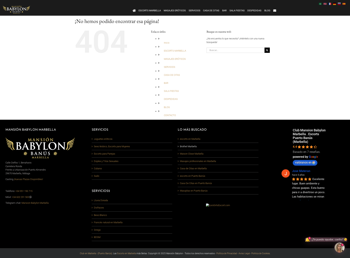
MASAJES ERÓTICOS (175, 59)
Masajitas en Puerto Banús (194, 190)
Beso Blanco (100, 215)
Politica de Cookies (260, 253)
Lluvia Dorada (101, 200)
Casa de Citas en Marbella (193, 168)
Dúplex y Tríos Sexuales (106, 161)
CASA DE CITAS (172, 75)
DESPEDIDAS (171, 99)
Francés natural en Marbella (108, 222)
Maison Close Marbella (191, 153)
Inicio (166, 42)
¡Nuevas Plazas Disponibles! (28, 179)
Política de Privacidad (226, 253)
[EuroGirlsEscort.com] (218, 205)
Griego (97, 229)
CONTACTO (170, 115)
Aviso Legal (244, 253)
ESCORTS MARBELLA (175, 50)
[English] (326, 3)
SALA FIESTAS (171, 91)
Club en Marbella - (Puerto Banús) (96, 253)
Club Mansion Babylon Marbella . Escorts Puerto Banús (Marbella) (309, 136)
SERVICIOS (169, 67)
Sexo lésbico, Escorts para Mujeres (112, 146)
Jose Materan (301, 171)
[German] (335, 3)
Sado (96, 176)
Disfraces (99, 207)
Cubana (98, 168)
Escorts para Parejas (104, 153)
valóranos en (303, 162)
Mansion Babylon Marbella (35, 203)
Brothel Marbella (188, 146)
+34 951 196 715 (23, 191)
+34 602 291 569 (21, 197)
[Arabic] (321, 3)
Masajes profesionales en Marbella (198, 161)
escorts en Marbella (190, 139)
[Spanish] (345, 3)
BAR (166, 83)
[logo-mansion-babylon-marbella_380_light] (16, 6)
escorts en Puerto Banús (192, 176)
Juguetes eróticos (103, 139)
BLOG (167, 107)
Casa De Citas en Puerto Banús (196, 183)
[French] (330, 3)
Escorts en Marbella (126, 253)
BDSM (97, 237)
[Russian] (340, 3)
